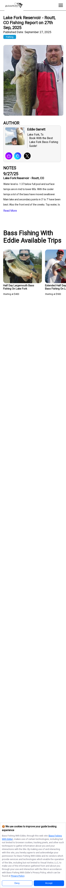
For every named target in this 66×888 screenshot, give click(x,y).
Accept (48, 883)
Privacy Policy (17, 876)
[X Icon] (26, 156)
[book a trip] (8, 156)
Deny (17, 883)
